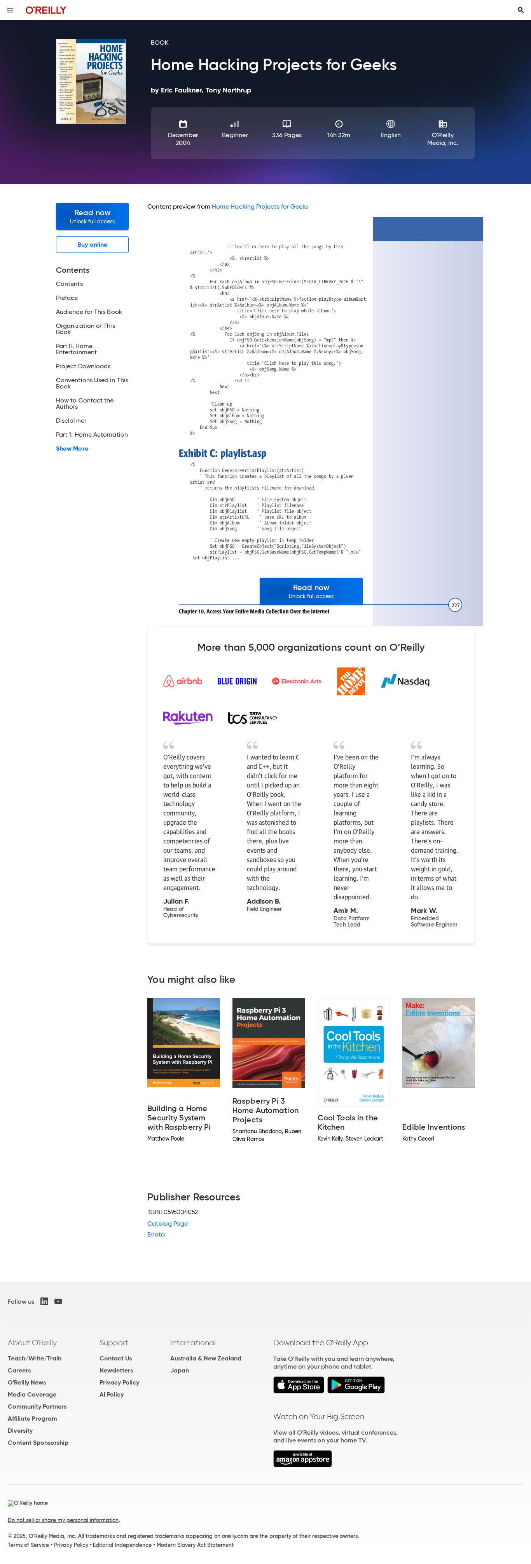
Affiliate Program (32, 1418)
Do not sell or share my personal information (63, 1520)
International (193, 1342)
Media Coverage (32, 1394)
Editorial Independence (122, 1544)
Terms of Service (28, 1544)
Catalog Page (167, 1223)
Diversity (20, 1430)
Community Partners (37, 1406)
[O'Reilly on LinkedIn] (44, 1301)
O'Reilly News (27, 1382)
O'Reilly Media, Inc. (443, 138)
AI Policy (112, 1394)
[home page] (46, 10)
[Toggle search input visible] (521, 10)
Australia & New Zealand (205, 1358)
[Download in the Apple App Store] (298, 1391)
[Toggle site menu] (10, 10)
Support (114, 1342)
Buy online (92, 244)
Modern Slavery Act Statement (195, 1544)
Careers (19, 1370)
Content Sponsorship (38, 1443)
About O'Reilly (32, 1342)
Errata (155, 1234)
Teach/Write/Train (34, 1358)
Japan (179, 1370)
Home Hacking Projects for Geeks (260, 206)
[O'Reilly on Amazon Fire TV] (302, 1465)
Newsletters (116, 1370)
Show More (72, 449)
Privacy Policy (119, 1382)
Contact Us (116, 1358)
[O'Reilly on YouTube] (58, 1301)
